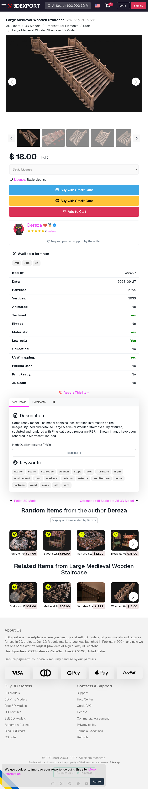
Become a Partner (17, 725)
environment (22, 478)
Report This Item (76, 393)
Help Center (85, 699)
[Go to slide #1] (28, 138)
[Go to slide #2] (53, 138)
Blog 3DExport (15, 731)
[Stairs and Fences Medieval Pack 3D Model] (23, 592)
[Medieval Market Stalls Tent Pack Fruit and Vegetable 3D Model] (125, 540)
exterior (83, 478)
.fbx (27, 263)
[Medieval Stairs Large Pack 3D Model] (57, 592)
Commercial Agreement (93, 718)
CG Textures (13, 712)
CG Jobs (10, 737)
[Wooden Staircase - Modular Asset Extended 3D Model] (91, 592)
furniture (103, 471)
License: (20, 180)
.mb (16, 263)
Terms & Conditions (90, 731)
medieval (52, 478)
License (82, 712)
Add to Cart (76, 211)
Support (82, 693)
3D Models (12, 693)
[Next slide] (136, 82)
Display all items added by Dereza (74, 520)
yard (66, 485)
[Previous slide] (12, 82)
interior (68, 478)
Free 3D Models (16, 706)
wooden (64, 471)
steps (77, 471)
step (89, 471)
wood (33, 485)
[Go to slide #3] (77, 138)
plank (45, 485)
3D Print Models (16, 699)
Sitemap (115, 762)
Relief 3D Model (25, 501)
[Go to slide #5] (127, 138)
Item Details (19, 402)
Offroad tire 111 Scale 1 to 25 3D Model (107, 501)
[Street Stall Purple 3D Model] (57, 540)
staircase (47, 471)
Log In (123, 5)
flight (117, 471)
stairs (32, 471)
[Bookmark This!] (31, 545)
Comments (39, 402)
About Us (13, 630)
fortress (19, 485)
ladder (18, 471)
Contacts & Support (94, 686)
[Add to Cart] (23, 545)
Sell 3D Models (15, 718)
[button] (133, 544)
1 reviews (51, 231)
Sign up (138, 5)
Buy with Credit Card (76, 190)
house (118, 478)
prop (38, 478)
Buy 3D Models (18, 686)
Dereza (34, 225)
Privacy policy (86, 725)
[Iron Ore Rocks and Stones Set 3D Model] (23, 540)
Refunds (82, 737)
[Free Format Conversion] (36, 263)
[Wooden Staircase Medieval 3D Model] (125, 592)
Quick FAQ (84, 706)
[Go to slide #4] (102, 138)
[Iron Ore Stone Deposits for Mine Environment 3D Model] (91, 540)
